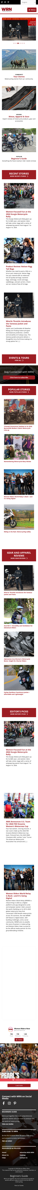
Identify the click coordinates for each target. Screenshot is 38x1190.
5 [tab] (22, 43)
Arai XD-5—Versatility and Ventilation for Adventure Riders (18, 626)
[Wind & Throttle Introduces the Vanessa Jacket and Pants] (19, 304)
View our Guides (7, 1123)
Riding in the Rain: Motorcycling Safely (17, 531)
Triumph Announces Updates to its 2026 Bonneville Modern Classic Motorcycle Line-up (18, 427)
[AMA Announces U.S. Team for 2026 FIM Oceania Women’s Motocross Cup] (19, 805)
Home (4, 1152)
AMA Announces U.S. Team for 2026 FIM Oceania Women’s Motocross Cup (18, 823)
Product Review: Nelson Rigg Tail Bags (19, 266)
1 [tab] (14, 43)
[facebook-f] (2, 2)
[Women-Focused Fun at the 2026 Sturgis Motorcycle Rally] (19, 195)
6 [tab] (24, 43)
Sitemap (23, 1154)
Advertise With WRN (27, 1152)
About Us (5, 1154)
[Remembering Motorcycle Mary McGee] (19, 446)
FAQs (4, 1157)
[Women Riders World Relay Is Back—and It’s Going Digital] (19, 481)
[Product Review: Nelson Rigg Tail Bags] (19, 249)
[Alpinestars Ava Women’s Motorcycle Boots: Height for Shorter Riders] (19, 643)
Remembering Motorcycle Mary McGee (17, 461)
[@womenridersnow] (11, 1029)
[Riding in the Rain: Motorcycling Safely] (19, 516)
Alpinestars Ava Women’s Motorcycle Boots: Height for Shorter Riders (17, 659)
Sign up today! (7, 1140)
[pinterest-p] (8, 2)
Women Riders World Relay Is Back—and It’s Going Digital (18, 497)
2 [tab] (16, 43)
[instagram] (5, 2)
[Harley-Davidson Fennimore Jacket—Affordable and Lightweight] (19, 677)
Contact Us (23, 1157)
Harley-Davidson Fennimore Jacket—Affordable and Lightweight (17, 692)
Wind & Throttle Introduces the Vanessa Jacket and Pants (18, 322)
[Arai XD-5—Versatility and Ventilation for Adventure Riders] (19, 610)
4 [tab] (20, 43)
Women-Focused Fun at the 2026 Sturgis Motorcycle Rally (18, 213)
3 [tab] (18, 43)
